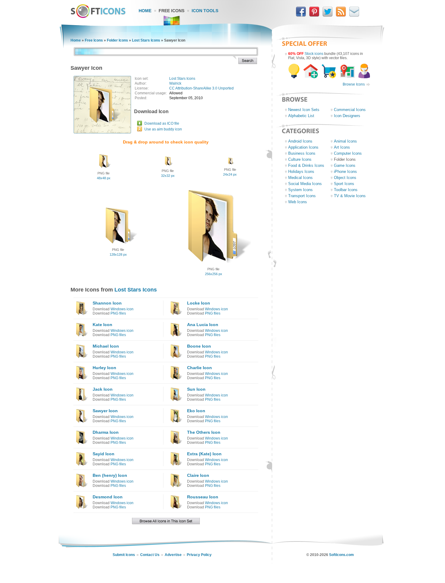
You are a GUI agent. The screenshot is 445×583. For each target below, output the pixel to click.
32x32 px (168, 175)
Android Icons (300, 141)
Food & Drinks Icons (306, 165)
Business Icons (301, 153)
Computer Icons (348, 153)
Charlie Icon (199, 367)
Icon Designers (347, 115)
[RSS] (341, 15)
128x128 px (118, 254)
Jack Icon (103, 389)
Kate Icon (102, 324)
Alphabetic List (301, 115)
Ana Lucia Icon (202, 324)
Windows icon (122, 309)
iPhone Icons (345, 171)
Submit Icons (124, 555)
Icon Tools (205, 10)
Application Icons (303, 147)
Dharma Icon (106, 432)
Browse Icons (354, 84)
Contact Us (150, 555)
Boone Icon (199, 346)
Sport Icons (344, 183)
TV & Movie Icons (350, 196)
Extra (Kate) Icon (204, 453)
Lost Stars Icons (146, 40)
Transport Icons (302, 196)
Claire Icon (198, 475)
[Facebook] (301, 15)
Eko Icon (196, 410)
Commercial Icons (350, 109)
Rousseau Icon (202, 496)
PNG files (118, 313)
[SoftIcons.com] (98, 16)
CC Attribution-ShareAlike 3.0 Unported (201, 88)
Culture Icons (300, 159)
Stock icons (314, 54)
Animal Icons (345, 141)
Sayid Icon (103, 453)
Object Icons (345, 177)
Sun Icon (196, 389)
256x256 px (213, 274)
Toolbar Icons (346, 189)
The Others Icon (203, 432)
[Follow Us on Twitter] (327, 15)
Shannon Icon (107, 303)
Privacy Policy (199, 555)
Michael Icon (106, 346)
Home (145, 10)
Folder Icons (117, 40)
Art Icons (342, 147)
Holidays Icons (301, 171)
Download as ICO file (161, 123)
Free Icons (171, 10)
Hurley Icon (104, 367)
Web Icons (297, 202)
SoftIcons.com (341, 555)
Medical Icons (300, 177)
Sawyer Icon (105, 410)
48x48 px (103, 178)
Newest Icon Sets (303, 109)
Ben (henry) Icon (110, 475)
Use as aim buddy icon (163, 129)
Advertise (173, 555)
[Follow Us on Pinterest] (314, 15)
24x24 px (230, 174)
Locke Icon (198, 303)
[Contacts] (354, 15)
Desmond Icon (108, 496)
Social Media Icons (305, 183)
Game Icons (344, 165)
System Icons (300, 189)
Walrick (175, 83)
